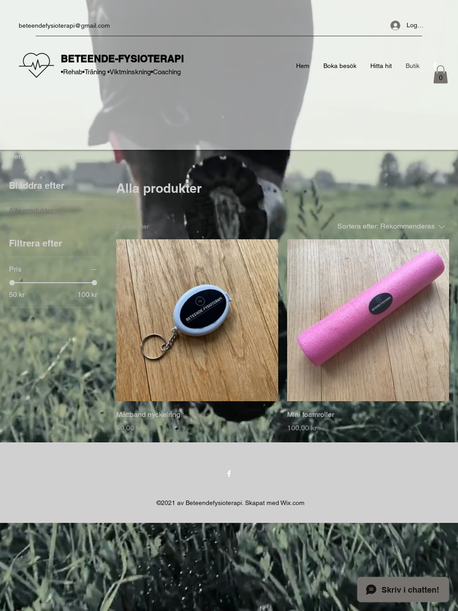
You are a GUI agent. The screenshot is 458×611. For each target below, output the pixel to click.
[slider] (12, 282)
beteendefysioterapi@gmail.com (64, 25)
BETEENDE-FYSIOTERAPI (124, 58)
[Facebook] (229, 473)
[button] (440, 74)
